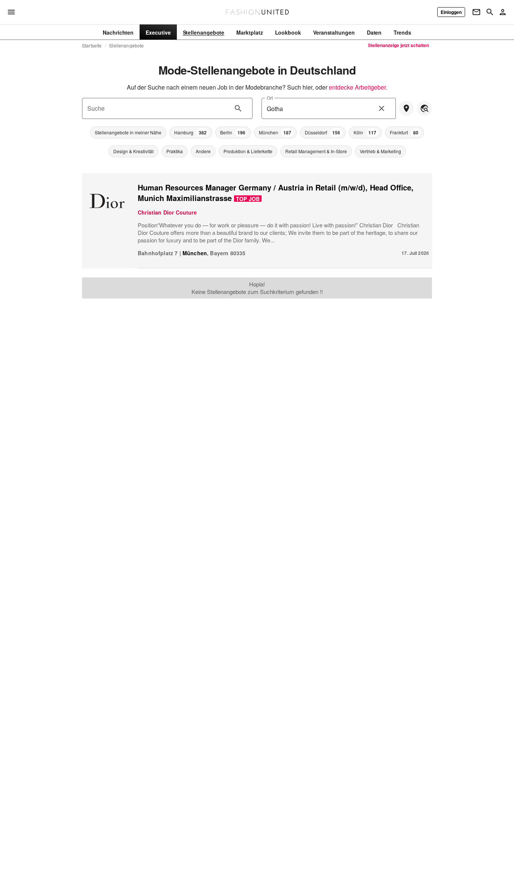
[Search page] (490, 12)
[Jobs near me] (406, 108)
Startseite (92, 45)
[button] (128, 132)
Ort (270, 97)
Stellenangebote (126, 45)
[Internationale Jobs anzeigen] (424, 108)
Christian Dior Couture (167, 212)
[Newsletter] (476, 12)
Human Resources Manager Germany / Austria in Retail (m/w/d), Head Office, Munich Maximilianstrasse (276, 192)
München (194, 253)
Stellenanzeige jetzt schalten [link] (398, 45)
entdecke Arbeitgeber (357, 87)
